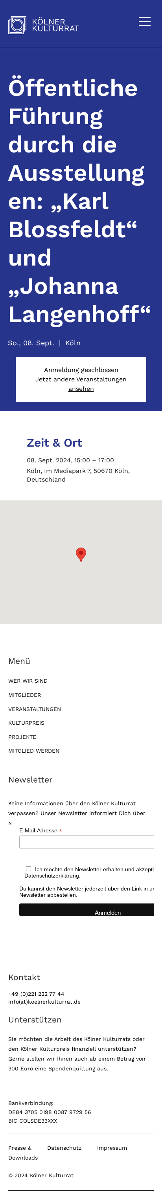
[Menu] (145, 21)
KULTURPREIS (26, 723)
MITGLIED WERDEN (33, 751)
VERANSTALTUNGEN (34, 709)
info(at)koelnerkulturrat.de (44, 1002)
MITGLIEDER (24, 695)
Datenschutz (64, 1148)
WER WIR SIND (28, 681)
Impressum (112, 1148)
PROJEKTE (22, 737)
